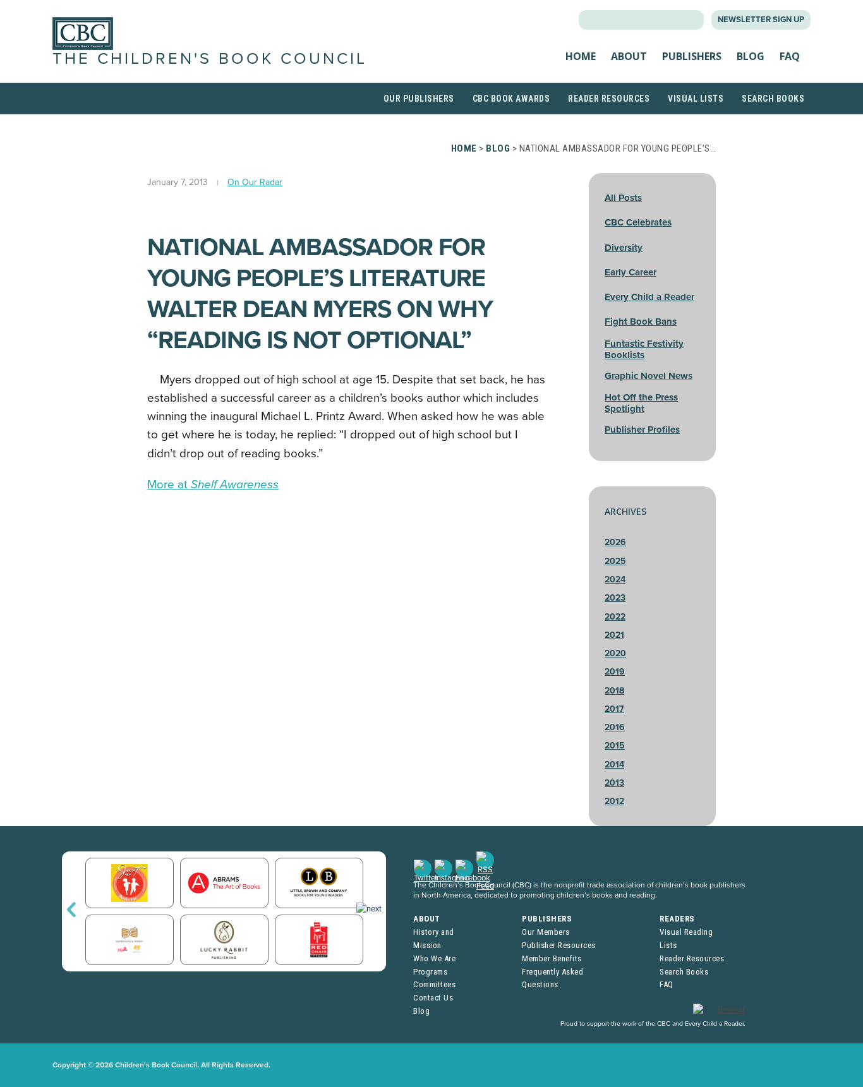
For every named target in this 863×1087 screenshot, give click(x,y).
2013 (614, 783)
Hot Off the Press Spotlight (641, 403)
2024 (615, 579)
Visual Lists (695, 98)
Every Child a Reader (649, 297)
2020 (615, 653)
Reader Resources (608, 98)
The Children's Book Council (209, 58)
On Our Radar (254, 182)
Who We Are (434, 958)
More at (213, 484)
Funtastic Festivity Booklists (644, 349)
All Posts (623, 197)
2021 (614, 635)
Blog (750, 56)
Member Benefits (552, 958)
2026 (615, 542)
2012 (614, 801)
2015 (615, 745)
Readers (677, 918)
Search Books (773, 98)
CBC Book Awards (511, 98)
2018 (614, 690)
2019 (615, 671)
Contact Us (433, 997)
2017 (614, 709)
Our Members (546, 932)
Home (580, 56)
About (629, 56)
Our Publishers (418, 98)
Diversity (624, 247)
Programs (430, 971)
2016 (615, 727)
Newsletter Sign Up (761, 20)
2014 (614, 764)
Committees (434, 984)
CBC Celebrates (638, 222)
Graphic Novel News (648, 375)
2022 (615, 616)
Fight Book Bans (641, 321)
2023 (615, 597)
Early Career (630, 272)
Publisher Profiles (642, 429)
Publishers (691, 56)
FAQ (790, 56)
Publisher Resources (559, 945)
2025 (615, 561)
